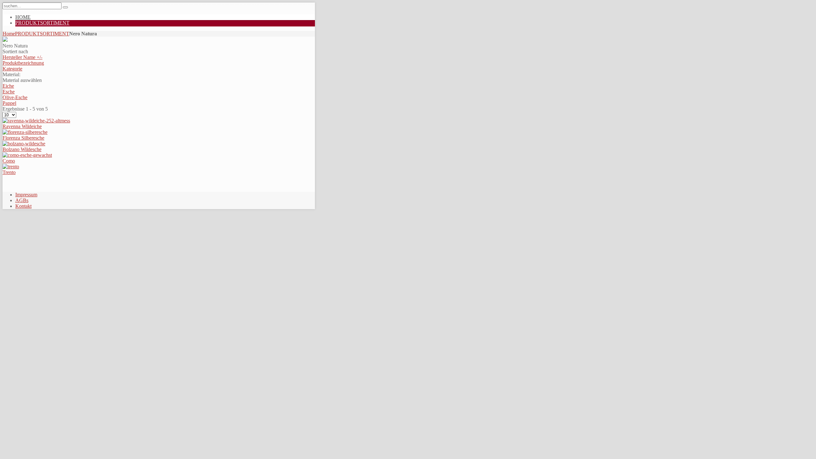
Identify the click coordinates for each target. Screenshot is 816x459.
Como (9, 161)
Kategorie (12, 68)
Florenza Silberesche (23, 138)
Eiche (8, 86)
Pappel (9, 103)
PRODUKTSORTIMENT (42, 33)
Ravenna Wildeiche (22, 126)
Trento (9, 172)
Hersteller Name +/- (22, 57)
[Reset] (65, 7)
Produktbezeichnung (23, 63)
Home (9, 33)
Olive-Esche (15, 97)
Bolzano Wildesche (22, 149)
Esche (9, 91)
